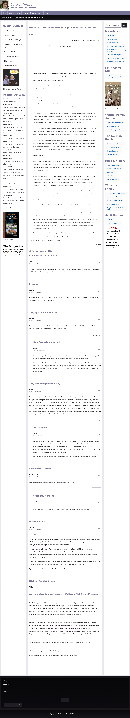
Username (6, 684)
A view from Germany (40, 468)
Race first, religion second (46, 342)
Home (3, 17)
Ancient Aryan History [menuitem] (113, 165)
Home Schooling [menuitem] (111, 204)
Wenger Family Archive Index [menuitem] (116, 130)
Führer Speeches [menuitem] (112, 154)
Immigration (51, 240)
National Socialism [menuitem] (111, 151)
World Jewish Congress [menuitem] (113, 55)
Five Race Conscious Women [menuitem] (116, 193)
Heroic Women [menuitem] (110, 43)
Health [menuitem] (109, 200)
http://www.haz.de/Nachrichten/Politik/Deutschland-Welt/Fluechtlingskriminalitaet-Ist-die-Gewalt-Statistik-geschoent (61, 204)
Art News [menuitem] (109, 220)
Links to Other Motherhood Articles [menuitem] (115, 208)
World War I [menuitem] (109, 172)
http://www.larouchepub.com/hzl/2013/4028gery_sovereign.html (49, 651)
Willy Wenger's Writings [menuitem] (113, 123)
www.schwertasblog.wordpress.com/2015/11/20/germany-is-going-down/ (52, 482)
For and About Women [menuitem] (114, 197)
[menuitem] (4, 13)
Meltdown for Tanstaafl (10, 184)
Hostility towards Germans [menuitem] (114, 144)
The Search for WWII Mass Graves (13, 138)
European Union (34, 240)
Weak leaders (40, 427)
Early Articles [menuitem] (111, 35)
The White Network (9, 208)
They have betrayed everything (44, 383)
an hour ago (41, 535)
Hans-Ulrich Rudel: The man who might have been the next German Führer (13, 130)
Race (58, 240)
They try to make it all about (43, 312)
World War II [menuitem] (110, 176)
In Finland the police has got (43, 255)
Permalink (65, 263)
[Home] (4, 5)
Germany (44, 240)
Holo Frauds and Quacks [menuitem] (113, 46)
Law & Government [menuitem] (112, 147)
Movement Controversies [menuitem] (113, 62)
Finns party (35, 283)
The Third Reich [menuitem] (111, 39)
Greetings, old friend (43, 495)
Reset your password (13, 705)
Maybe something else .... (42, 580)
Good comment (37, 521)
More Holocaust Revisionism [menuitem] (110, 51)
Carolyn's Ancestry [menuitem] (111, 223)
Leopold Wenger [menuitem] (111, 126)
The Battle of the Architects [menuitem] (111, 77)
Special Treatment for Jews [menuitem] (114, 58)
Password (6, 691)
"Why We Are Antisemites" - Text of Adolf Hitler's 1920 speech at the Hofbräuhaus (14, 119)
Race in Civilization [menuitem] (112, 169)
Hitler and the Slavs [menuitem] (113, 179)
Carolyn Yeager (22, 4)
